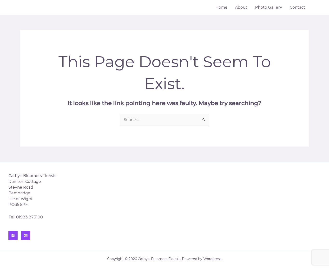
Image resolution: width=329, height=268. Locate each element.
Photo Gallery (268, 7)
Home (221, 7)
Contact (297, 7)
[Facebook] (13, 235)
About (241, 7)
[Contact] (25, 235)
